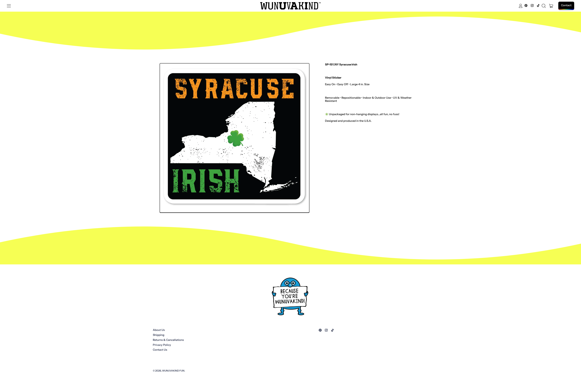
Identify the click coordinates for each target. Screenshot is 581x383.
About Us (159, 330)
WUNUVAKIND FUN (173, 370)
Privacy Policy (162, 345)
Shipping (158, 335)
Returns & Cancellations (168, 340)
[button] (544, 6)
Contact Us (160, 349)
